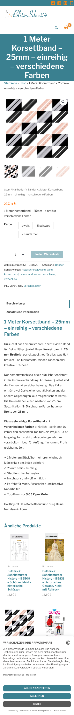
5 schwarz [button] (43, 225)
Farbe (8, 224)
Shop (23, 83)
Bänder (32, 189)
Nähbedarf (18, 189)
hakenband (26, 274)
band (50, 269)
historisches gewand (34, 269)
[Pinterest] (65, 3)
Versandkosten (32, 285)
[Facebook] (53, 3)
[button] (56, 27)
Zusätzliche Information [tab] (22, 312)
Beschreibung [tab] (15, 303)
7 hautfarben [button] (30, 234)
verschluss (10, 278)
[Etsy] (71, 3)
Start (7, 189)
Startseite (10, 83)
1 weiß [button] (26, 225)
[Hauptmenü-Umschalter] (66, 14)
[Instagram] (59, 3)
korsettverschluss (44, 274)
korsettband (11, 274)
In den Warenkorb (47, 254)
